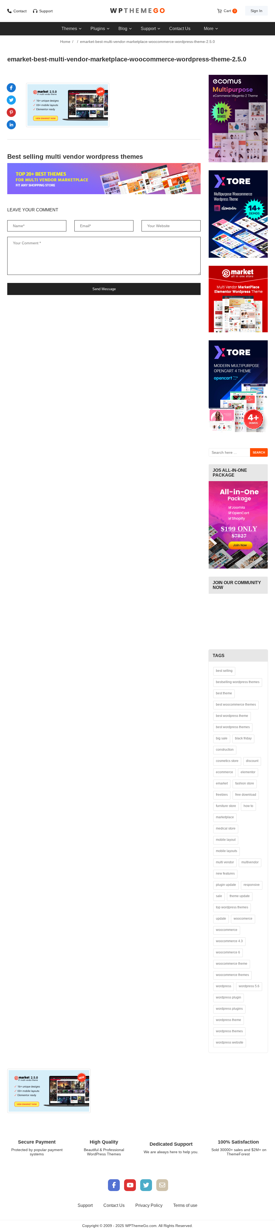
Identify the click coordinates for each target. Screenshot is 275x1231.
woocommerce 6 (228, 952)
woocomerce (243, 918)
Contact (20, 11)
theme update (240, 896)
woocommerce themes (232, 975)
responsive (252, 885)
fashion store (244, 783)
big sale (221, 738)
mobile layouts (226, 851)
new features (225, 873)
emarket (222, 783)
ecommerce (224, 772)
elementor (248, 772)
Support (46, 11)
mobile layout (226, 840)
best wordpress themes (233, 727)
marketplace (225, 817)
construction (225, 749)
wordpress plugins (229, 1009)
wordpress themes (229, 1031)
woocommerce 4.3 (229, 941)
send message (104, 289)
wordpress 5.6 (249, 986)
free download (245, 795)
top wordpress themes (232, 907)
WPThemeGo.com (141, 1225)
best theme (224, 693)
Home (65, 41)
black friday (243, 738)
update (221, 918)
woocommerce (226, 930)
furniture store (226, 806)
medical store (226, 828)
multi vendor (225, 862)
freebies (222, 795)
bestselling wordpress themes (237, 682)
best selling (224, 671)
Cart (230, 11)
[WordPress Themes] (137, 10)
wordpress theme (228, 1020)
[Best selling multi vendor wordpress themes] (104, 178)
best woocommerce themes (236, 704)
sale (219, 896)
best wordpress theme (232, 716)
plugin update (226, 885)
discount (252, 761)
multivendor (250, 862)
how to (248, 806)
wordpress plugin (228, 997)
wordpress (223, 986)
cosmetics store (227, 761)
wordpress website (229, 1042)
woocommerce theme (231, 963)
